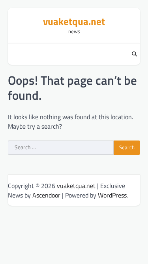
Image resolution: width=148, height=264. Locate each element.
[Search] (134, 54)
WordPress (112, 195)
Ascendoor (46, 195)
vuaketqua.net (74, 21)
